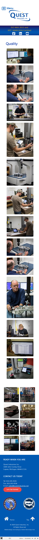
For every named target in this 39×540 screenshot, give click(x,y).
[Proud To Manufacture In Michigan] (9, 504)
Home (11, 520)
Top (28, 520)
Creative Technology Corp (28, 529)
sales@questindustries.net (18, 486)
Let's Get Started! (12, 489)
